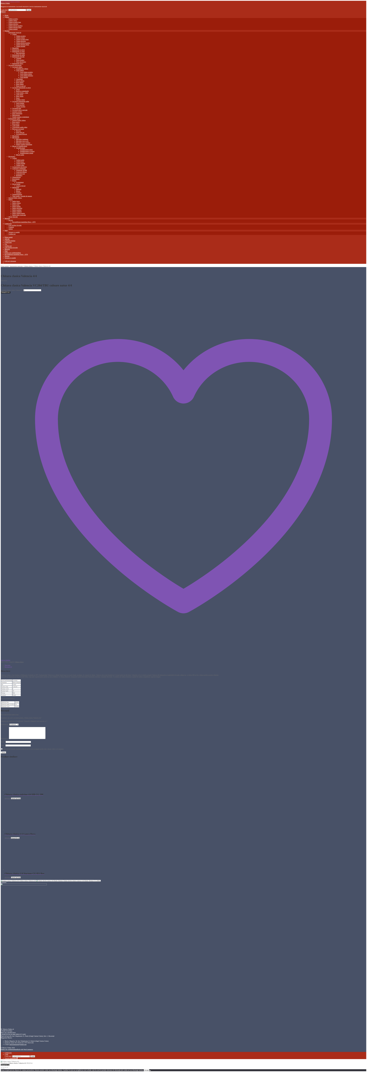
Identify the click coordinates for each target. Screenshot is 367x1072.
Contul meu (8, 224)
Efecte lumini (16, 184)
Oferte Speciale (13, 217)
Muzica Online (5, 3)
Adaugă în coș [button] (15, 1062)
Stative (10, 199)
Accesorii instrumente (15, 65)
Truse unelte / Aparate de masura (22, 196)
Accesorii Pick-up (21, 134)
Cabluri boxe (20, 162)
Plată (6, 230)
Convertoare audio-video (19, 127)
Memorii (18, 189)
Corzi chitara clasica (26, 74)
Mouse (18, 191)
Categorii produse (10, 241)
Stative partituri (16, 210)
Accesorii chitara (17, 67)
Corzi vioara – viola (22, 93)
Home (6, 15)
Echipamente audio (14, 118)
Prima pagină (9, 237)
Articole (7, 239)
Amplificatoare (20, 148)
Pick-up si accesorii (18, 129)
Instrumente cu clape (18, 51)
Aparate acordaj (17, 112)
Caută (28, 10)
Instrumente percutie (18, 56)
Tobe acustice (20, 60)
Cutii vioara (19, 94)
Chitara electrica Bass (14, 27)
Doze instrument (17, 113)
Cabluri (14, 158)
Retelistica (19, 175)
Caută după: (4, 10)
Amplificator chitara (22, 69)
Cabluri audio (20, 160)
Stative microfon (17, 208)
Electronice (11, 156)
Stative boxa (16, 201)
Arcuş (18, 89)
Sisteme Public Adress (19, 120)
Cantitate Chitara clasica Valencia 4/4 (12, 290)
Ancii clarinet (20, 103)
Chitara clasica (12, 20)
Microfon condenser (22, 139)
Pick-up (18, 131)
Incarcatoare (16, 179)
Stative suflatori (17, 211)
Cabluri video (20, 165)
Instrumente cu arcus (18, 50)
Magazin (7, 218)
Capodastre (19, 79)
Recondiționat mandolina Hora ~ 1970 (23, 222)
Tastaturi (18, 193)
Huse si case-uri (21, 86)
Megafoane (15, 136)
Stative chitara (16, 203)
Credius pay (12, 234)
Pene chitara (19, 82)
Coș (6, 244)
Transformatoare (17, 194)
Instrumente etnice (17, 63)
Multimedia (15, 187)
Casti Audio (15, 125)
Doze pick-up (20, 132)
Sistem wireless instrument (24, 144)
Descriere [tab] (7, 665)
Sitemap (7, 256)
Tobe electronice (21, 62)
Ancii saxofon (20, 105)
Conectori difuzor (21, 172)
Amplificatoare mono (26, 149)
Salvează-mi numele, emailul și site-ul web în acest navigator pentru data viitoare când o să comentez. (33, 749)
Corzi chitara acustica (26, 72)
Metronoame (16, 115)
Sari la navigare (5, 1)
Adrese (10, 229)
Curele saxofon (20, 106)
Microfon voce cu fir (22, 141)
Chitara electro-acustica (15, 25)
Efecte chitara (20, 81)
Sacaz (18, 98)
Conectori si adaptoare (19, 168)
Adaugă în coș (6, 292)
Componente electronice (19, 167)
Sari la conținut (15, 1)
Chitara (7, 17)
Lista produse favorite (15, 225)
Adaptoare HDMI (21, 170)
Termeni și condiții (14, 232)
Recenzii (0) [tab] (8, 667)
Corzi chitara (20, 70)
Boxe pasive (16, 122)
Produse (7, 31)
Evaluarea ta (5, 724)
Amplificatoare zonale (26, 153)
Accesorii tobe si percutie (19, 110)
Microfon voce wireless (23, 143)
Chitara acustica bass (14, 22)
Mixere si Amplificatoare (19, 146)
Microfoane (15, 137)
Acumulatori (20, 182)
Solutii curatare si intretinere (20, 117)
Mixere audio (20, 155)
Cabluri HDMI (20, 163)
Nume (3, 742)
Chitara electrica (13, 24)
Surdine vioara (20, 100)
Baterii (14, 180)
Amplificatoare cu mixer (27, 151)
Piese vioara (19, 96)
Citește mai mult (16, 910)
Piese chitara (20, 84)
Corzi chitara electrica (26, 75)
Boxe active (15, 124)
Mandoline (15, 48)
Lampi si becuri (20, 186)
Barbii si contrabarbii (22, 91)
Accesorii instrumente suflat (20, 101)
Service (10, 220)
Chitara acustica (13, 19)
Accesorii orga (16, 108)
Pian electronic (20, 53)
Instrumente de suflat (18, 55)
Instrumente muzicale (14, 32)
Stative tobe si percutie (19, 215)
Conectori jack (20, 174)
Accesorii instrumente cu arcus (21, 87)
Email (3, 745)
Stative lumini (16, 206)
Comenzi (11, 227)
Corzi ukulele (24, 77)
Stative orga (15, 205)
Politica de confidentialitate (13, 253)
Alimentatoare (16, 177)
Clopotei (18, 58)
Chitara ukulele (13, 29)
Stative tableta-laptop (18, 213)
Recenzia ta (5, 738)
